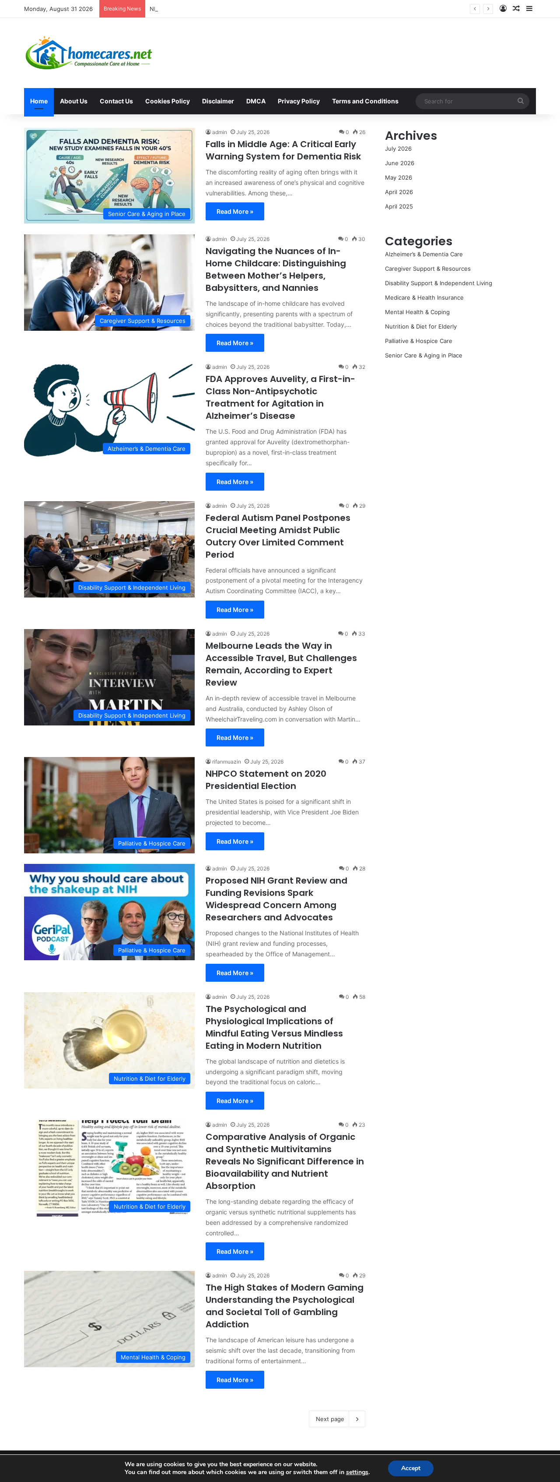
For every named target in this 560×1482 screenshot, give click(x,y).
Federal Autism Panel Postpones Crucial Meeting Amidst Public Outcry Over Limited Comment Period (278, 536)
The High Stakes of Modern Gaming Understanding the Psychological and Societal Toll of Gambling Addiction (285, 1305)
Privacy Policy (299, 101)
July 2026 (398, 148)
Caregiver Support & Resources (428, 268)
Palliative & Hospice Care (418, 340)
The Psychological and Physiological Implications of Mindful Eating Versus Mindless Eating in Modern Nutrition (274, 1027)
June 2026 (399, 162)
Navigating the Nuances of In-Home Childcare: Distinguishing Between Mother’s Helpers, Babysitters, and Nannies (276, 269)
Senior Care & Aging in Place (423, 355)
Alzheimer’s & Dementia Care (424, 254)
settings (357, 1472)
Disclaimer (218, 101)
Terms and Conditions (365, 101)
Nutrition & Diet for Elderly (421, 326)
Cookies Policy (167, 101)
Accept (410, 1468)
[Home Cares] (89, 53)
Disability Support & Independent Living (438, 282)
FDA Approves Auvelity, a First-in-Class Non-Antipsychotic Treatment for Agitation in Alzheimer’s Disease (280, 397)
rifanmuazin (226, 761)
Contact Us (116, 101)
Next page (330, 1418)
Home (39, 101)
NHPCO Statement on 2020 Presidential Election (216, 8)
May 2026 (398, 177)
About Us (74, 101)
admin (219, 132)
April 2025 (399, 206)
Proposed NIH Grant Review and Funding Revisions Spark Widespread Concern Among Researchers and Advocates (276, 898)
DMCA (256, 101)
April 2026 (399, 191)
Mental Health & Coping (417, 311)
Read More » (235, 211)
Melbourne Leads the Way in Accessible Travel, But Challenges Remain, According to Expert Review (281, 664)
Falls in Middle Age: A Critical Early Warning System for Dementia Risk (283, 150)
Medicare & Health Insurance (424, 297)
